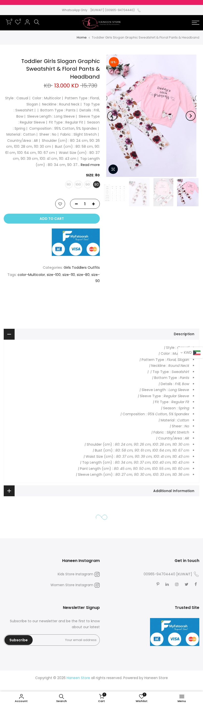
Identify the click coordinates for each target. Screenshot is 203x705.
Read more (90, 164)
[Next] (112, 116)
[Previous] (191, 116)
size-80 (83, 274)
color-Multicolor (31, 274)
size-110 (68, 274)
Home (82, 37)
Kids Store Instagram (75, 574)
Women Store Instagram (72, 584)
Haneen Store (156, 677)
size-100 (54, 274)
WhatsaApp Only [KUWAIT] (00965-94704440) (98, 10)
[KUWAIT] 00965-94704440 (168, 574)
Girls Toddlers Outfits (82, 267)
